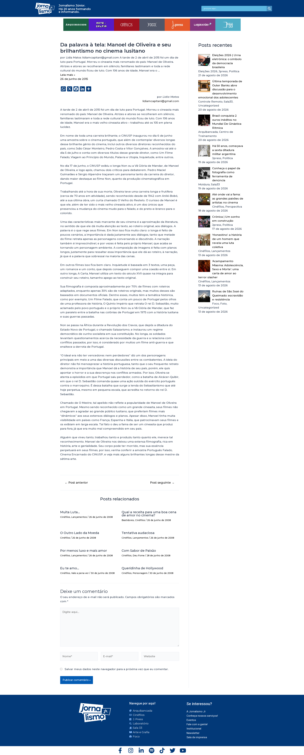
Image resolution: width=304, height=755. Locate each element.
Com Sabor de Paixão (139, 551)
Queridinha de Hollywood (142, 568)
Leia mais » (67, 74)
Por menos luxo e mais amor (83, 551)
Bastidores (128, 520)
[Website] (160, 657)
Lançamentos (79, 517)
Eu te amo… (69, 568)
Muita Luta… (70, 512)
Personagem (140, 573)
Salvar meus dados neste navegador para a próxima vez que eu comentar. (116, 669)
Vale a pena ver (80, 573)
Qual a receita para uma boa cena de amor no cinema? (149, 513)
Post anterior (76, 482)
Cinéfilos (65, 517)
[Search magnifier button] (269, 8)
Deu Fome (139, 555)
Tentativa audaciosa (138, 533)
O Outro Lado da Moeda (79, 533)
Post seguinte (162, 482)
